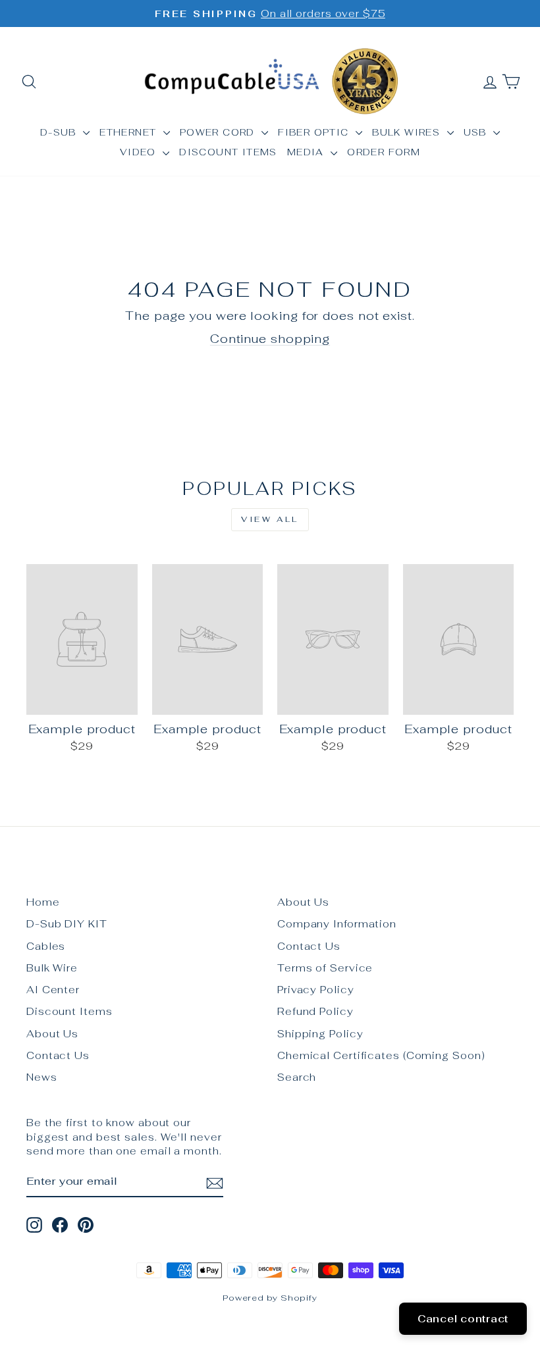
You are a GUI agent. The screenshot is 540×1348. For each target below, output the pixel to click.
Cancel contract (463, 1318)
